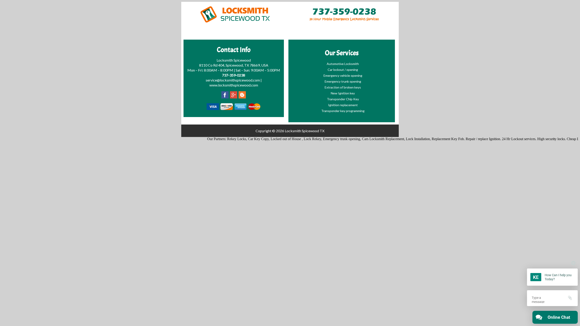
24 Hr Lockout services (512, 139)
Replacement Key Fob (441, 139)
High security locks (544, 139)
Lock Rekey (306, 139)
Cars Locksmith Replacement (376, 139)
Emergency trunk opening (335, 139)
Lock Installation (411, 139)
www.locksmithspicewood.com (233, 85)
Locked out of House (279, 139)
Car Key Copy (252, 139)
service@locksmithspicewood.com (233, 80)
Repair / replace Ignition (476, 139)
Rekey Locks (230, 139)
